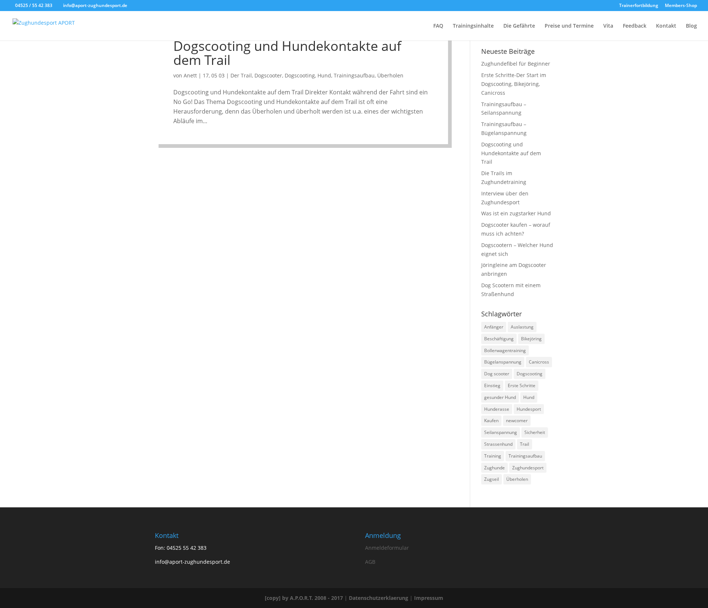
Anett (190, 75)
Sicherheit (534, 432)
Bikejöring (531, 339)
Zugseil (491, 479)
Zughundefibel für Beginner (515, 63)
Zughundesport (528, 468)
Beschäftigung (499, 339)
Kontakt (666, 26)
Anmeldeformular (387, 547)
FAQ (438, 26)
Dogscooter (268, 75)
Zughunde (494, 468)
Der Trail (241, 75)
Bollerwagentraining (505, 350)
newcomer (517, 420)
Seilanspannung (500, 432)
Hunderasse (496, 409)
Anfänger (493, 327)
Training (492, 456)
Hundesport (529, 409)
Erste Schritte (521, 385)
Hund (324, 75)
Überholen (390, 75)
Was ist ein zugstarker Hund (516, 213)
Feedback (634, 26)
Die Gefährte (519, 26)
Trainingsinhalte (473, 26)
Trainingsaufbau (354, 75)
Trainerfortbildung (638, 5)
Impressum (428, 597)
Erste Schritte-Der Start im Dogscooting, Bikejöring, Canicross (513, 84)
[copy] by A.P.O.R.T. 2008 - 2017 (304, 597)
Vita (608, 26)
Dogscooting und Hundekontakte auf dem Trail (287, 53)
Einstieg (492, 385)
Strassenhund (498, 444)
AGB (370, 561)
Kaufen (491, 420)
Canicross (539, 362)
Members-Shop (681, 5)
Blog (691, 26)
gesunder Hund (500, 397)
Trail (524, 444)
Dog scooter (496, 374)
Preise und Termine (569, 26)
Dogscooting (300, 75)
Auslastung (522, 327)
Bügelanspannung (502, 362)
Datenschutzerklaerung (378, 597)
